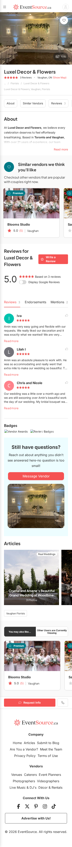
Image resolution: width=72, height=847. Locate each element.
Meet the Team (51, 749)
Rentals (57, 787)
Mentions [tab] (59, 302)
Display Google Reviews (44, 282)
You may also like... (20, 631)
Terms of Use (48, 756)
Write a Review (51, 259)
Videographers (48, 781)
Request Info (32, 702)
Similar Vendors (33, 103)
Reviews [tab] (12, 302)
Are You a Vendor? (24, 749)
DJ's (33, 787)
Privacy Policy (25, 756)
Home (17, 743)
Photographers (24, 781)
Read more (11, 341)
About (11, 103)
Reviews (58, 103)
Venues (16, 775)
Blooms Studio (18, 224)
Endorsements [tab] (35, 302)
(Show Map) (59, 77)
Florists (15, 83)
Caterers (30, 775)
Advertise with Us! (36, 818)
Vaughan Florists (15, 613)
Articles (29, 743)
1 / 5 (63, 56)
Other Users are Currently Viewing (52, 631)
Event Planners (50, 775)
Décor (43, 787)
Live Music (18, 787)
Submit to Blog (48, 743)
